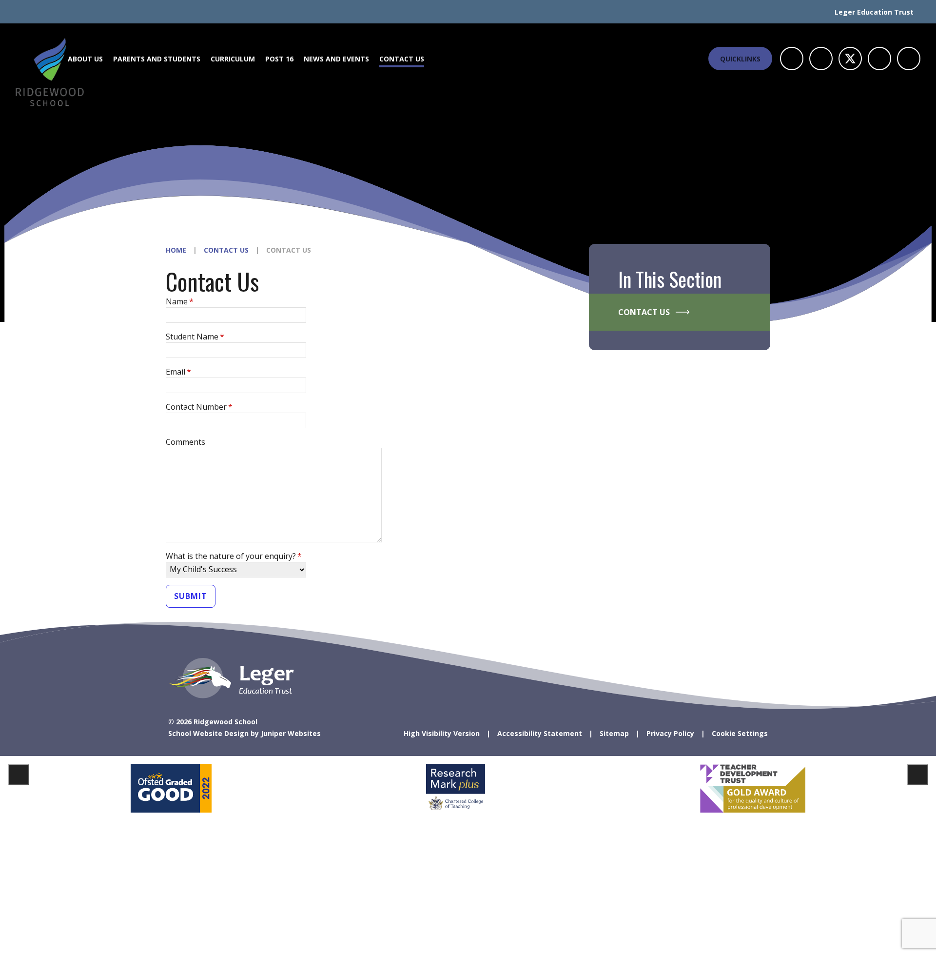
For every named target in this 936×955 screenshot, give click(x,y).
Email (178, 371)
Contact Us (226, 250)
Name (180, 301)
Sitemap (614, 733)
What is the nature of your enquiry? (234, 556)
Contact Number (199, 406)
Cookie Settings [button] (740, 733)
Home (176, 250)
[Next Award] (917, 774)
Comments (185, 442)
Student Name (195, 336)
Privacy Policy (670, 733)
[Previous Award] (18, 774)
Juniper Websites (291, 733)
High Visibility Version (442, 733)
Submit (190, 596)
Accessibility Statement (539, 733)
